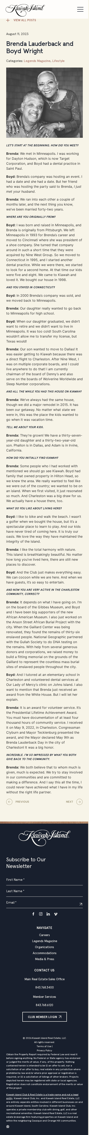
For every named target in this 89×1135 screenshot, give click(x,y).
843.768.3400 (44, 987)
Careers (44, 935)
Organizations (44, 947)
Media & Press (44, 959)
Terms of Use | (45, 1046)
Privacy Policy (44, 1050)
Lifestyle (58, 61)
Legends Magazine (37, 61)
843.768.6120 (44, 1005)
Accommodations (45, 953)
